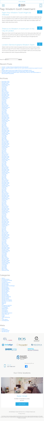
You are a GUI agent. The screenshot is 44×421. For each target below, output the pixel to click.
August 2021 (5, 98)
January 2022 (5, 93)
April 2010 (4, 243)
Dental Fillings (5, 290)
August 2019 (5, 121)
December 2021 (5, 94)
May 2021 (4, 102)
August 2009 (5, 251)
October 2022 (5, 83)
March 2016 (4, 166)
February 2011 (5, 232)
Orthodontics (5, 311)
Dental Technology (6, 296)
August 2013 (5, 199)
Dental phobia (5, 294)
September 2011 (5, 224)
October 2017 (5, 145)
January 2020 (5, 116)
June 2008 (4, 266)
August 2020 (5, 108)
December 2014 (5, 182)
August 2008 (5, 263)
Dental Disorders (6, 289)
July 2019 (4, 122)
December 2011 (5, 221)
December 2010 (5, 234)
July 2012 (4, 213)
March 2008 (5, 269)
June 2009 (4, 254)
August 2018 (5, 134)
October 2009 (5, 249)
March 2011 (4, 231)
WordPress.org (5, 331)
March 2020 (4, 114)
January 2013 (5, 207)
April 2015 (4, 178)
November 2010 (5, 235)
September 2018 (6, 133)
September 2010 (6, 237)
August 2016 (5, 160)
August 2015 (5, 173)
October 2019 (5, 119)
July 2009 (4, 253)
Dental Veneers (5, 298)
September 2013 (6, 198)
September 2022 (6, 84)
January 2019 (5, 129)
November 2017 (5, 144)
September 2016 (6, 159)
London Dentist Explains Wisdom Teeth (18, 45)
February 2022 (5, 92)
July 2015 (4, 174)
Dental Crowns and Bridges (8, 285)
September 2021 (6, 97)
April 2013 (4, 204)
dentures (4, 302)
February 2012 (5, 219)
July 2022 (4, 86)
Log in (3, 328)
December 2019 (5, 117)
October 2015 (5, 171)
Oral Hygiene (5, 310)
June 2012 (4, 215)
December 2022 (5, 81)
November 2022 (5, 82)
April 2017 (4, 152)
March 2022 (4, 91)
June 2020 (4, 110)
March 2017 (4, 153)
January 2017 (5, 155)
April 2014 (4, 191)
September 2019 (6, 120)
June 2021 (4, 101)
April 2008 (4, 268)
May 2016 (4, 163)
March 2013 (4, 205)
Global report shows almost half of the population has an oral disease (18, 71)
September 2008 (6, 262)
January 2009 (5, 259)
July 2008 (4, 264)
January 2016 (5, 168)
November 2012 (5, 209)
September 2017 (6, 146)
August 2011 (4, 225)
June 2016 (4, 162)
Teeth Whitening (6, 317)
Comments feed (5, 330)
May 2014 (4, 190)
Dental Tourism (5, 297)
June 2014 (4, 188)
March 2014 (4, 192)
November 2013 (5, 196)
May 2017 (4, 150)
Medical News (5, 308)
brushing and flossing (7, 280)
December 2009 (5, 247)
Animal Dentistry (6, 279)
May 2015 (4, 177)
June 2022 (4, 87)
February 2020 (5, 115)
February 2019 (5, 128)
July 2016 (4, 161)
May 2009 (4, 255)
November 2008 (6, 260)
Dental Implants (5, 291)
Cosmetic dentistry (6, 282)
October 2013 (5, 197)
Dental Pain (4, 293)
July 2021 (4, 99)
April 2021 (4, 103)
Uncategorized (5, 320)
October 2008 (5, 261)
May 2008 (4, 267)
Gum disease (5, 307)
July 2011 (4, 226)
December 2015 (5, 169)
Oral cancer (4, 309)
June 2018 (4, 136)
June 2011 (4, 228)
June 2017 (4, 149)
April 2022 (4, 90)
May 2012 (4, 216)
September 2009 (6, 250)
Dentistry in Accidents (7, 301)
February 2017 (5, 154)
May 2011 (4, 229)
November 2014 (5, 183)
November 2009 (5, 248)
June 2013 (4, 201)
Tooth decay (5, 319)
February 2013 (5, 206)
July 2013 (4, 200)
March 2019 (4, 127)
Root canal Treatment (7, 312)
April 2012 (4, 217)
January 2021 (5, 106)
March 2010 (4, 244)
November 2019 (5, 118)
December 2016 (5, 156)
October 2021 (5, 96)
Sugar (3, 316)
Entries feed (4, 329)
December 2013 (5, 195)
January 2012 (5, 220)
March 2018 (4, 140)
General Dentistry (6, 306)
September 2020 (6, 107)
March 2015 (4, 179)
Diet (3, 304)
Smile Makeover (5, 314)
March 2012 (4, 218)
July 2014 (4, 187)
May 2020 (4, 111)
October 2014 (5, 184)
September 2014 (6, 185)
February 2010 (5, 245)
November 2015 (5, 170)
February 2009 (5, 258)
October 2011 (5, 223)
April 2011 (4, 230)
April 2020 (4, 112)
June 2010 (4, 241)
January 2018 (5, 142)
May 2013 (4, 203)
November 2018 (5, 131)
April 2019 (4, 125)
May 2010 (4, 242)
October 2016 (5, 158)
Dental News (5, 292)
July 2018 (4, 135)
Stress (3, 315)
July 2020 (4, 109)
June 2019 (4, 123)
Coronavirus (4, 281)
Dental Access (5, 283)
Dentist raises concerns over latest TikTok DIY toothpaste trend (16, 70)
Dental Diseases (5, 288)
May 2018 (4, 137)
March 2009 (4, 257)
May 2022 (4, 89)
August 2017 (5, 147)
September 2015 (6, 172)
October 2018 (5, 132)
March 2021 (4, 104)
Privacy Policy (21, 413)
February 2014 (5, 193)
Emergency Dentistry (7, 305)
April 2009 (4, 256)
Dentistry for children (7, 299)
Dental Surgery (5, 295)
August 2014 (5, 186)
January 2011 (5, 233)
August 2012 (5, 212)
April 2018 (4, 139)
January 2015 (5, 181)
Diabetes (4, 303)
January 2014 (5, 194)
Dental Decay (5, 286)
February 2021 (5, 105)
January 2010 (5, 246)
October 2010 (5, 236)
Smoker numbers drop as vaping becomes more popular (15, 67)
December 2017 (5, 143)
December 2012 (5, 208)
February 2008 (5, 270)
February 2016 (5, 167)
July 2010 (4, 240)
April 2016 (4, 165)
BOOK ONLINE (22, 1)
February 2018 (5, 141)
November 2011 (5, 222)
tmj (2, 318)
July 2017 (4, 148)
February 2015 (5, 180)
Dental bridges (5, 284)
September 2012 (6, 211)
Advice (3, 278)
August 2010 (5, 238)
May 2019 (4, 124)
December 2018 (5, 130)
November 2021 (5, 95)
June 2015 (4, 175)
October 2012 (5, 210)
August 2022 (5, 85)
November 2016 (5, 157)
